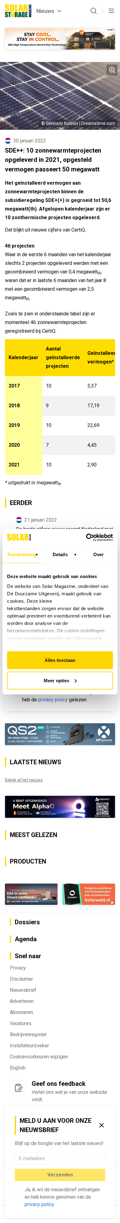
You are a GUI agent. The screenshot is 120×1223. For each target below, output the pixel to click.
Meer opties (56, 680)
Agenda (26, 939)
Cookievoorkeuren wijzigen (39, 1057)
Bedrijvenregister (28, 1034)
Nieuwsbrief (23, 990)
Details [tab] (60, 554)
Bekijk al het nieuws (24, 780)
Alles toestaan (60, 660)
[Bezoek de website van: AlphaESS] (60, 807)
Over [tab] (98, 554)
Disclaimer (21, 979)
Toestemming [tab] (21, 554)
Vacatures (20, 1023)
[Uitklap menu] (111, 10)
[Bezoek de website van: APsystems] (60, 734)
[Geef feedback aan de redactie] (18, 1087)
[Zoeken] (93, 10)
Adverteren (22, 1001)
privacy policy (39, 1204)
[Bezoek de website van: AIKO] (60, 39)
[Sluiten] (101, 1125)
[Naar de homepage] (18, 10)
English (18, 1068)
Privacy (18, 968)
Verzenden (60, 1175)
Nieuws (45, 11)
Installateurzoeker (29, 1046)
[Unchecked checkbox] (18, 1190)
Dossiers (27, 922)
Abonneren (21, 1012)
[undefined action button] (103, 1158)
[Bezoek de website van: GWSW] (31, 894)
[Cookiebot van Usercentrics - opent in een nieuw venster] (86, 537)
